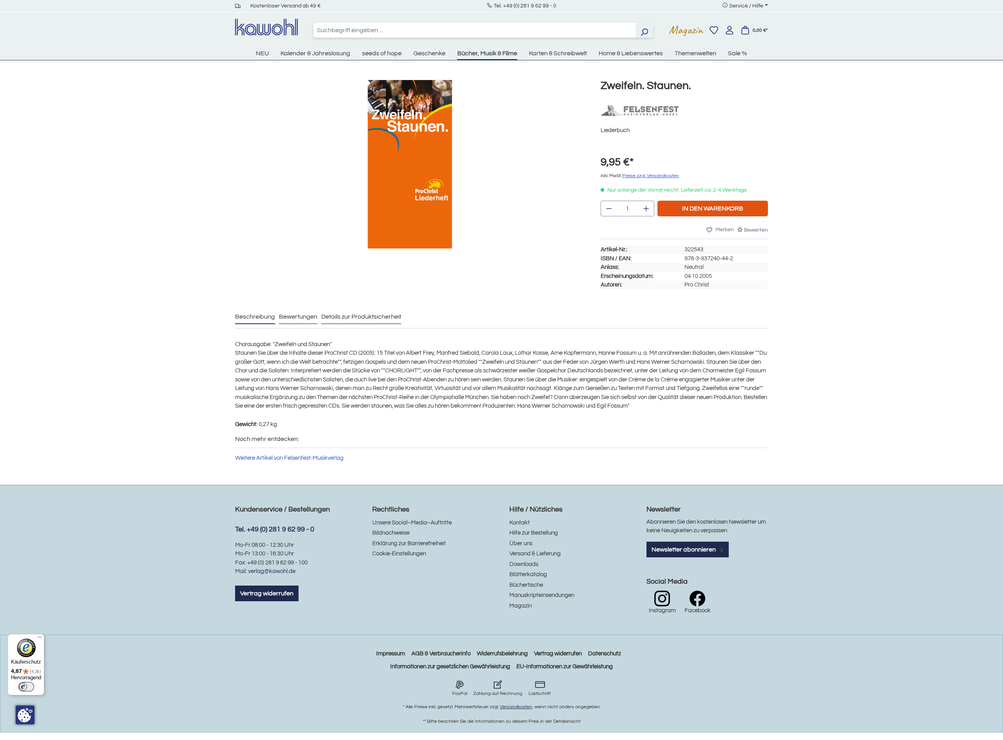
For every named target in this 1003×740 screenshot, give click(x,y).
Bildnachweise (390, 533)
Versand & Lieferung (535, 554)
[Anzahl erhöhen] (646, 208)
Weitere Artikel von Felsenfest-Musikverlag (289, 458)
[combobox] (474, 30)
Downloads (523, 564)
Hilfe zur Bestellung (533, 533)
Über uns (520, 543)
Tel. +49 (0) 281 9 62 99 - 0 (525, 6)
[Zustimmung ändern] (25, 715)
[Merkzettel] (714, 30)
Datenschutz (604, 654)
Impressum (390, 654)
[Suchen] (644, 30)
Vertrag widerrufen (266, 593)
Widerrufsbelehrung (502, 654)
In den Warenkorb (712, 208)
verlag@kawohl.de (271, 571)
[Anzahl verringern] (609, 208)
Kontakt (519, 523)
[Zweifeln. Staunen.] (410, 164)
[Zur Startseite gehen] (266, 27)
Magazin (686, 29)
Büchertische (526, 585)
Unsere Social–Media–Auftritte (412, 523)
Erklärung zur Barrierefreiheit (409, 543)
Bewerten (756, 230)
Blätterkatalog (528, 574)
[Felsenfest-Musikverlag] (640, 110)
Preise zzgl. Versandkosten (650, 175)
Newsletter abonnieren (684, 549)
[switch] (26, 686)
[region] (410, 172)
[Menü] (39, 639)
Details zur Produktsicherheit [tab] (361, 317)
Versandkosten (516, 706)
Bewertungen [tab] (298, 317)
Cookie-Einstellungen (399, 554)
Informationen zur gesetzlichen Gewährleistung (450, 666)
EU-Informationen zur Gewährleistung (564, 666)
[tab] (255, 317)
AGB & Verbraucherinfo (441, 654)
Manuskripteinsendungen (541, 595)
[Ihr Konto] (729, 30)
